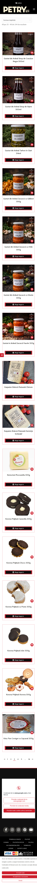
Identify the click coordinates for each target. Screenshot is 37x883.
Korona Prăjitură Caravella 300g (18, 519)
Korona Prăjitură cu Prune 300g (18, 607)
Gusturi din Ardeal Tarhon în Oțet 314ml (18, 151)
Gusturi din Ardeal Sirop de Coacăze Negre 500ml (18, 59)
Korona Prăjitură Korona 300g (18, 694)
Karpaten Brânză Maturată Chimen (18, 387)
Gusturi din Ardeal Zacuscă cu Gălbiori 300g (18, 200)
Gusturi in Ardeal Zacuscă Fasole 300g (18, 343)
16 (29, 759)
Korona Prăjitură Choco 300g (18, 563)
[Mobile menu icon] (34, 9)
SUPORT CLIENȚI (22, 848)
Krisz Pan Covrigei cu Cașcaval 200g (18, 738)
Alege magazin (19, 68)
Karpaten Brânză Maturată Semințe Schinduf (18, 432)
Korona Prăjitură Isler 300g (18, 650)
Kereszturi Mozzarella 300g (18, 475)
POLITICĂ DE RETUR (18, 842)
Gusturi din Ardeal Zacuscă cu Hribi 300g (18, 248)
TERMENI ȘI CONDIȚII (15, 839)
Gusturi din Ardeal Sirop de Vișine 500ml (18, 108)
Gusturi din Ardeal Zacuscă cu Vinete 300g (18, 296)
